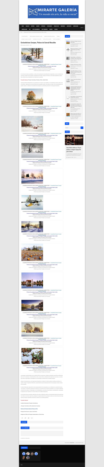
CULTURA (56, 29)
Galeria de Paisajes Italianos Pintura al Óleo (29, 408)
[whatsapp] (28, 418)
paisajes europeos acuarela (26, 39)
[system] (81, 27)
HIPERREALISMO (24, 29)
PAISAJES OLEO (56, 26)
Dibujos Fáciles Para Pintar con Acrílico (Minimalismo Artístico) (34, 32)
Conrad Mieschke (25, 36)
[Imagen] (74, 140)
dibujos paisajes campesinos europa (36, 36)
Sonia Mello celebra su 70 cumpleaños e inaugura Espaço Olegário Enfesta (76, 72)
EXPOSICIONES (49, 26)
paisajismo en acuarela (37, 39)
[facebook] (22, 418)
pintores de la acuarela (47, 39)
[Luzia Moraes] (32, 453)
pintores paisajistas (56, 39)
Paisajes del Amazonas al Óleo (76, 64)
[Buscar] (82, 27)
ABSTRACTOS (69, 26)
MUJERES (37, 26)
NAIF (30, 29)
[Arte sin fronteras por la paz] (28, 453)
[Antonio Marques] (23, 453)
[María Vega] (36, 453)
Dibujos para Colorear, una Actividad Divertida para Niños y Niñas (76, 49)
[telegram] (31, 418)
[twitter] (25, 418)
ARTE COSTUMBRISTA (36, 29)
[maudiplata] (28, 457)
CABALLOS (27, 26)
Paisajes (58, 36)
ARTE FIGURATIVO (45, 29)
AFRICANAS (43, 26)
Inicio (21, 464)
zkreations (72, 442)
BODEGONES (63, 26)
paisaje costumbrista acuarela (49, 36)
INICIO (23, 26)
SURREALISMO (75, 26)
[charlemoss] (23, 457)
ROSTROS (32, 26)
